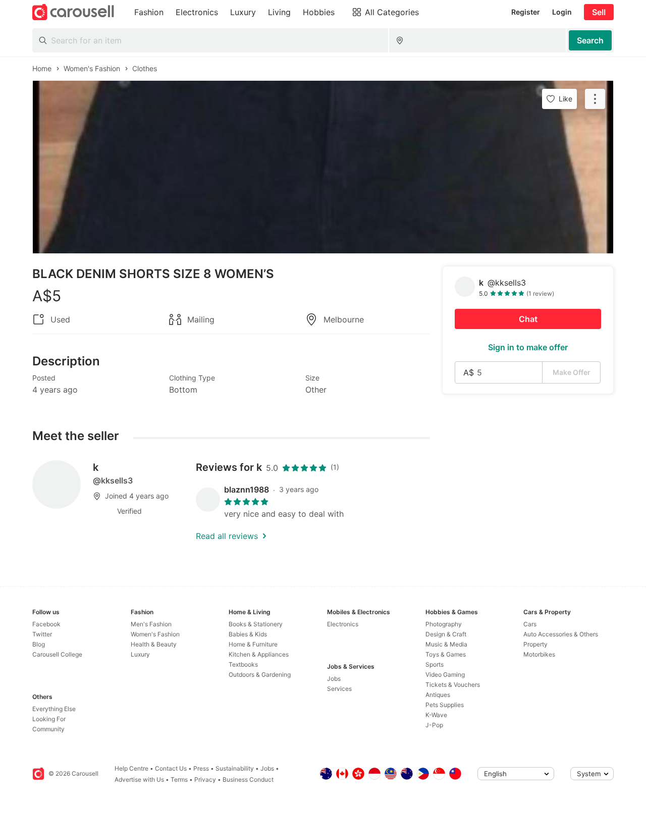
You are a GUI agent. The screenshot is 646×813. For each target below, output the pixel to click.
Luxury (140, 654)
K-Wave (436, 715)
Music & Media (446, 644)
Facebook (46, 624)
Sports (434, 664)
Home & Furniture (253, 644)
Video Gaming (445, 674)
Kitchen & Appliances (259, 654)
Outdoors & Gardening (260, 674)
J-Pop (434, 725)
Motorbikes (539, 654)
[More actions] (595, 99)
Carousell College (57, 654)
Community (48, 729)
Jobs (334, 678)
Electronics (342, 624)
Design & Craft (445, 634)
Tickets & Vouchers (452, 684)
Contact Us (171, 768)
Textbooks (243, 664)
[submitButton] (590, 40)
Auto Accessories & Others (560, 634)
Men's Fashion (151, 624)
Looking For (49, 719)
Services (339, 688)
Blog (38, 644)
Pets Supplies (444, 705)
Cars (529, 624)
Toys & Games (445, 654)
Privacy (205, 779)
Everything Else (54, 709)
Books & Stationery (256, 624)
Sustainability (235, 768)
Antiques (437, 694)
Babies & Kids (248, 634)
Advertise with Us (139, 779)
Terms (179, 779)
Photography (443, 624)
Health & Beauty (154, 644)
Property (535, 644)
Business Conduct (248, 779)
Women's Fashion (155, 634)
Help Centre (131, 768)
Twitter (42, 634)
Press (201, 768)
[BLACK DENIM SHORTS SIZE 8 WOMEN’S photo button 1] (323, 167)
